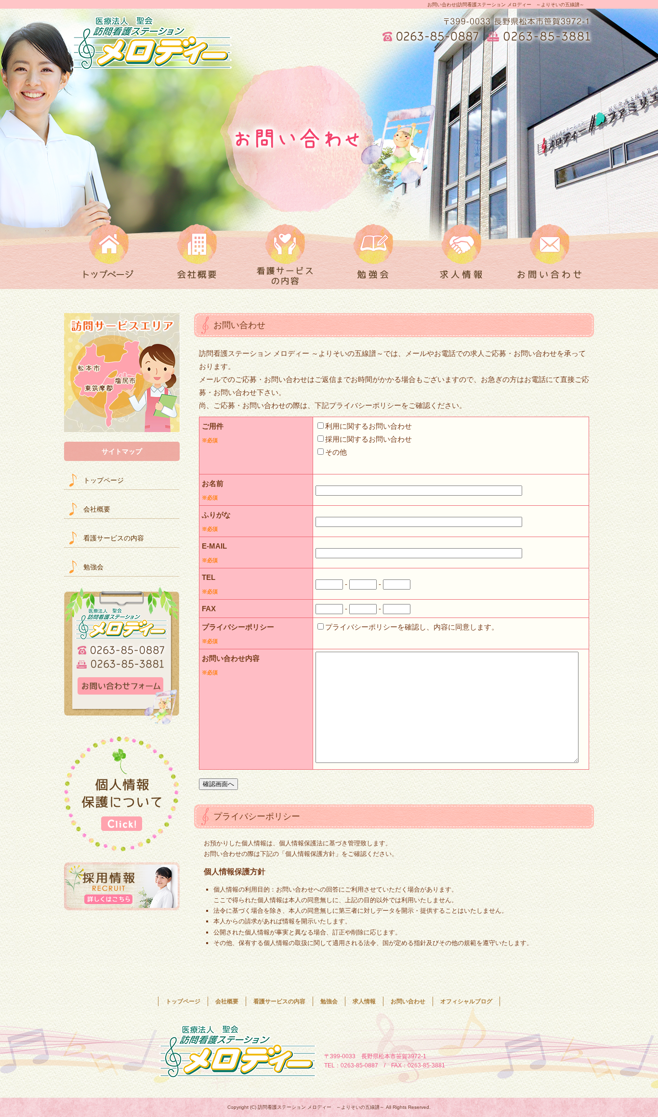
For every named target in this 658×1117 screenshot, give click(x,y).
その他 (336, 452)
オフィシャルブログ (466, 1001)
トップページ (108, 250)
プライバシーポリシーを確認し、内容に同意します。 (412, 627)
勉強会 (373, 250)
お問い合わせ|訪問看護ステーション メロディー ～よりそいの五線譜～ (505, 4)
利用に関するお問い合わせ (368, 426)
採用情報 (122, 886)
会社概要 (197, 250)
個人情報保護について (122, 794)
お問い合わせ (549, 250)
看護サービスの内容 (285, 250)
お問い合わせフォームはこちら (122, 655)
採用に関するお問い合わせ (368, 439)
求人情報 (461, 250)
